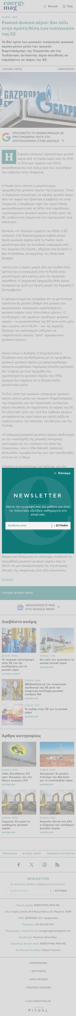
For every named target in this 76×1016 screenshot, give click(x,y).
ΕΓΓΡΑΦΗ (62, 525)
